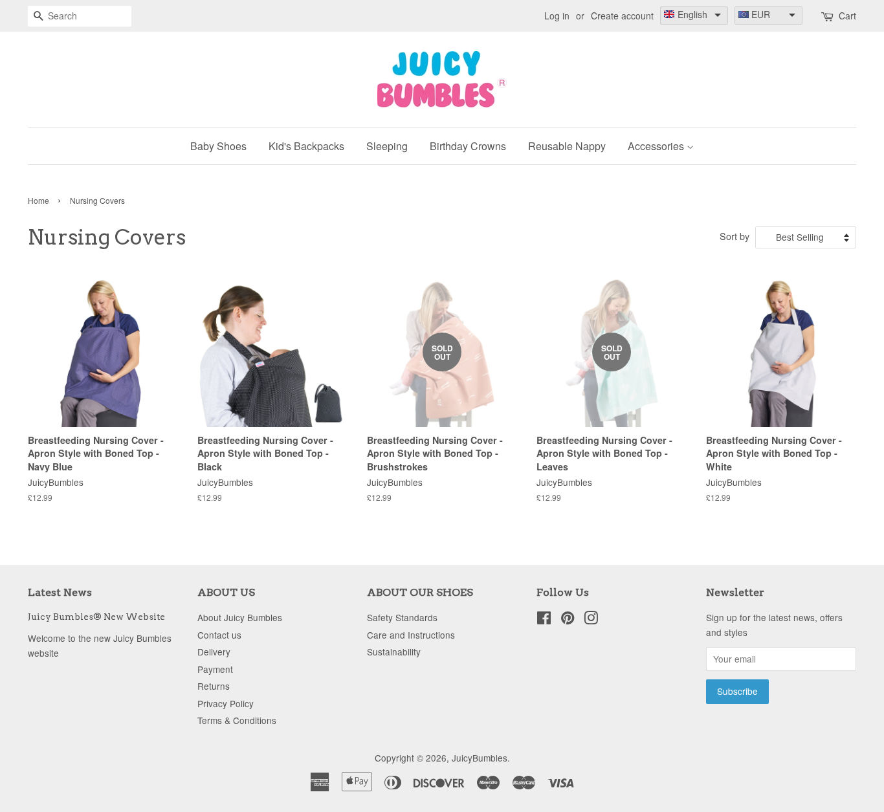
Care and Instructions (411, 634)
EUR (760, 14)
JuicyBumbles (479, 757)
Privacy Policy (225, 703)
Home (38, 200)
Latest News (60, 592)
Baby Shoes (218, 145)
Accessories (657, 145)
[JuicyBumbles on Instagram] (591, 619)
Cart (847, 15)
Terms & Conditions (236, 720)
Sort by (734, 236)
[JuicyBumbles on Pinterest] (567, 619)
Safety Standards (402, 617)
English (692, 14)
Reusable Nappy (567, 145)
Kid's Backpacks (306, 145)
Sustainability (394, 651)
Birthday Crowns (468, 145)
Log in (556, 15)
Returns (213, 685)
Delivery (213, 651)
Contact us (219, 634)
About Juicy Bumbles (239, 617)
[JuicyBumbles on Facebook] (543, 619)
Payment (215, 669)
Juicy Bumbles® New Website (96, 616)
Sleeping (387, 145)
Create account (622, 15)
